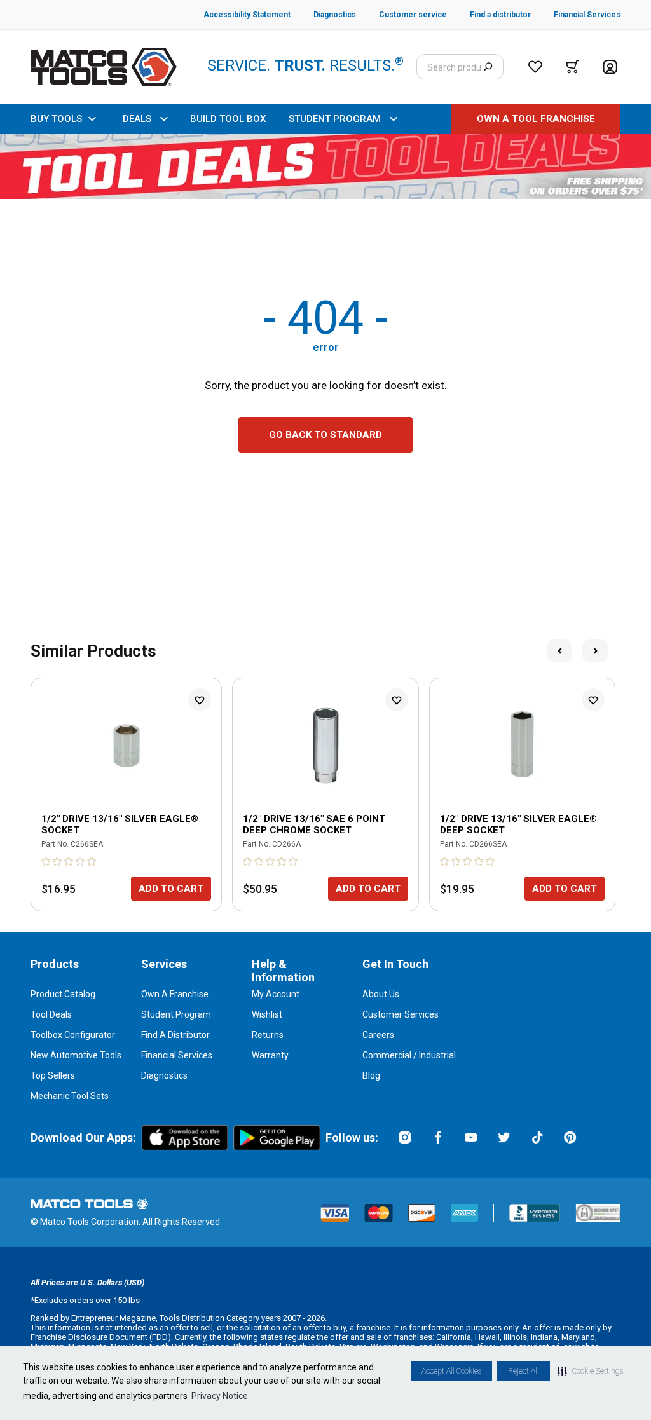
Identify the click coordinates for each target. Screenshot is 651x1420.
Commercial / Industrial (409, 1055)
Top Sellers (53, 1075)
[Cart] (572, 66)
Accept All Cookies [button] (451, 1371)
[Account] (610, 67)
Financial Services (176, 1055)
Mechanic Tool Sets (70, 1096)
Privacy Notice (219, 1396)
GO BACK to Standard (325, 434)
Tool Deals (51, 1014)
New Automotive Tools (76, 1055)
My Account (275, 994)
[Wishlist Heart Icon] (199, 699)
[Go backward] (559, 650)
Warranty (270, 1055)
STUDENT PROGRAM (335, 119)
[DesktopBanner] (325, 166)
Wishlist (267, 1014)
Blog (371, 1075)
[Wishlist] (535, 66)
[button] (590, 1371)
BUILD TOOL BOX (228, 119)
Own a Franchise (175, 994)
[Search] (488, 67)
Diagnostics (164, 1075)
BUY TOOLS (56, 119)
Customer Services (400, 1014)
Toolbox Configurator (73, 1035)
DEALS (137, 119)
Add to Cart (171, 888)
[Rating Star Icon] (46, 861)
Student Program (176, 1014)
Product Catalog (63, 994)
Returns (268, 1035)
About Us (380, 994)
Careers (378, 1035)
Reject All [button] (523, 1371)
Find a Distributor (175, 1035)
